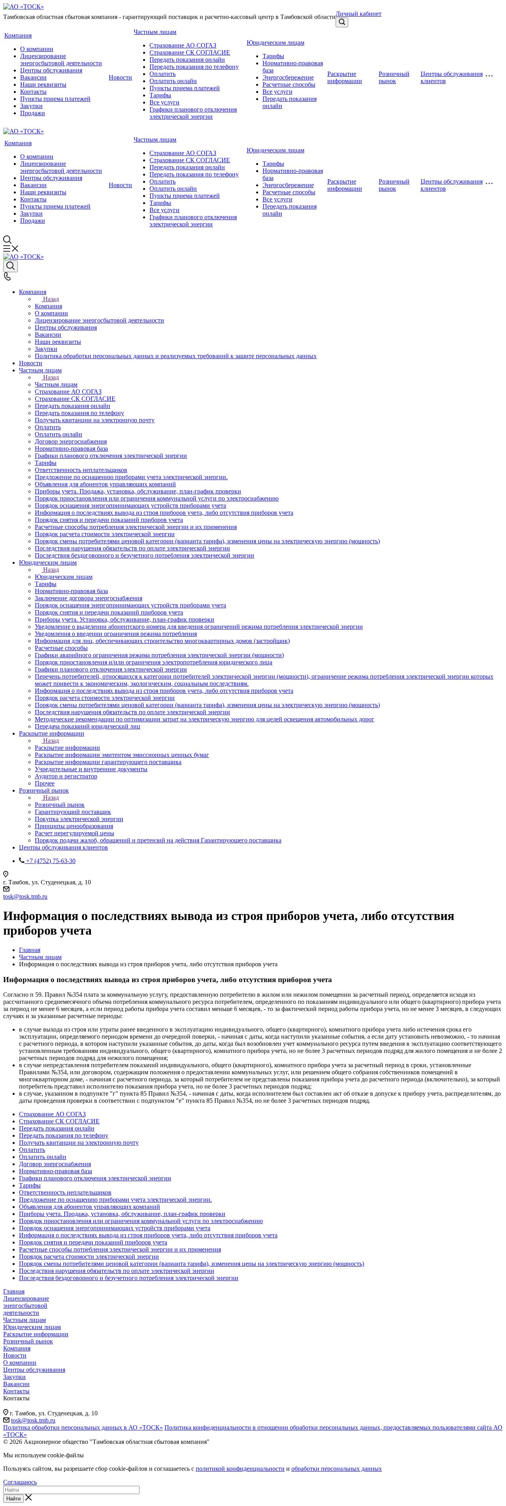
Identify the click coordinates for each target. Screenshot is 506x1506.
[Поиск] (342, 22)
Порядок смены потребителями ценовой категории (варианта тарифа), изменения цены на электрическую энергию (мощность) (191, 1263)
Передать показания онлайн (187, 59)
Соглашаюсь (20, 1482)
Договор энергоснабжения (55, 1164)
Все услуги (164, 102)
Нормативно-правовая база (55, 1171)
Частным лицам (155, 31)
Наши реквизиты (43, 84)
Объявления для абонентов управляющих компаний (89, 1206)
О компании (36, 49)
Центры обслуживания (51, 70)
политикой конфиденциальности (240, 1468)
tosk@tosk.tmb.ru (25, 896)
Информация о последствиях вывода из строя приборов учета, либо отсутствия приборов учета (148, 1235)
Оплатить (162, 73)
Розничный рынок (394, 77)
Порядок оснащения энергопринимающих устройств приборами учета (114, 1228)
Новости (120, 77)
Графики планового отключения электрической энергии (193, 113)
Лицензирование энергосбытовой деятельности (61, 59)
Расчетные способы (288, 84)
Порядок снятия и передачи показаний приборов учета (93, 1242)
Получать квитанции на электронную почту (79, 1142)
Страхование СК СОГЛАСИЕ (189, 52)
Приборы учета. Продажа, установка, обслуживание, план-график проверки (122, 1213)
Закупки (31, 105)
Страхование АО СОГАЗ (182, 45)
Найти (13, 1499)
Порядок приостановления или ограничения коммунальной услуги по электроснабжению (141, 1221)
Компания (18, 35)
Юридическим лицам (275, 42)
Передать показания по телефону (194, 66)
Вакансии (33, 77)
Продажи (32, 113)
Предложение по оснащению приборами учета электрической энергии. (115, 1199)
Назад (51, 299)
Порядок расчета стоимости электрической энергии (89, 1256)
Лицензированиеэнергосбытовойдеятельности (26, 1305)
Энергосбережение (288, 77)
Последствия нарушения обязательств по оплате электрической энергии (116, 1270)
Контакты (33, 91)
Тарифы (160, 95)
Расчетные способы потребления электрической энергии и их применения (120, 1249)
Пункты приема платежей (55, 98)
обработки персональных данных (336, 1468)
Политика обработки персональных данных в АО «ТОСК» (83, 1427)
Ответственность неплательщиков (65, 1192)
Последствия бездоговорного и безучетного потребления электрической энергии (128, 1278)
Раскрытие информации (344, 77)
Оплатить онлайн (173, 81)
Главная (14, 1291)
